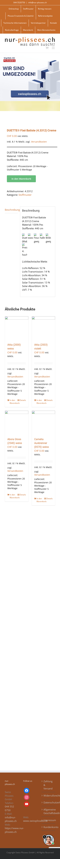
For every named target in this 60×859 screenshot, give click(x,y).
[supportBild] (48, 834)
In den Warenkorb (21, 178)
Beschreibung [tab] (11, 209)
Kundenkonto (49, 827)
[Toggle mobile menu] (53, 47)
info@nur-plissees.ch (37, 2)
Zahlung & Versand (48, 785)
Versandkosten (39, 141)
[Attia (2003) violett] (43, 328)
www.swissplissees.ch (35, 820)
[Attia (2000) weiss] (16, 328)
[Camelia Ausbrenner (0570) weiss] (43, 422)
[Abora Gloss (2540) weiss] (16, 422)
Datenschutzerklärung (49, 802)
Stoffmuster (25, 194)
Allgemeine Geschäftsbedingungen (49, 811)
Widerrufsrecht (49, 795)
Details (23, 400)
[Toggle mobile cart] (47, 47)
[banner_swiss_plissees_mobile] (30, 54)
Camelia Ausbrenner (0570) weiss (41, 443)
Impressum (49, 820)
